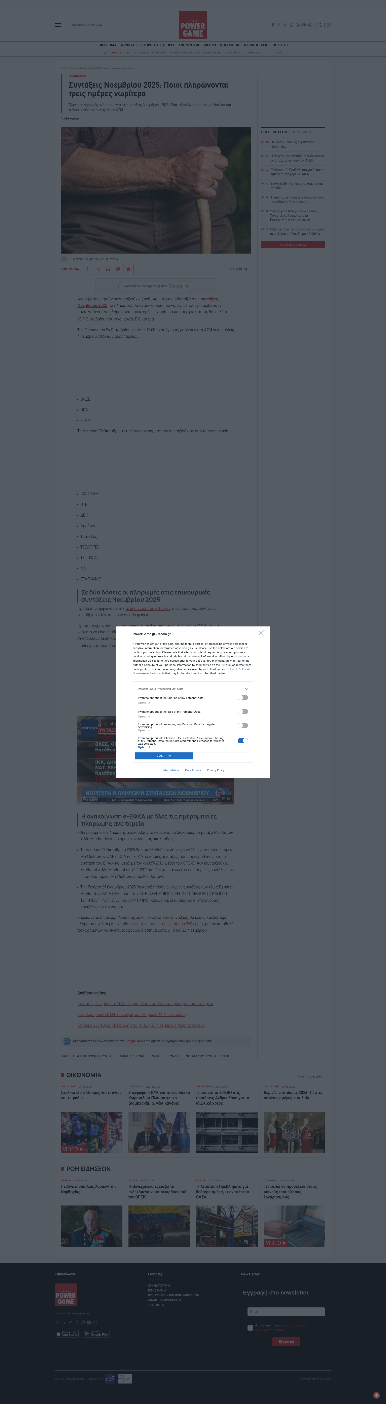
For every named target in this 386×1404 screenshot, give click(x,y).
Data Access (193, 770)
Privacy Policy (216, 770)
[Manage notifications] (376, 1395)
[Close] (262, 634)
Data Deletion (170, 770)
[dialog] (193, 702)
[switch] (243, 697)
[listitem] (193, 689)
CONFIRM (164, 755)
